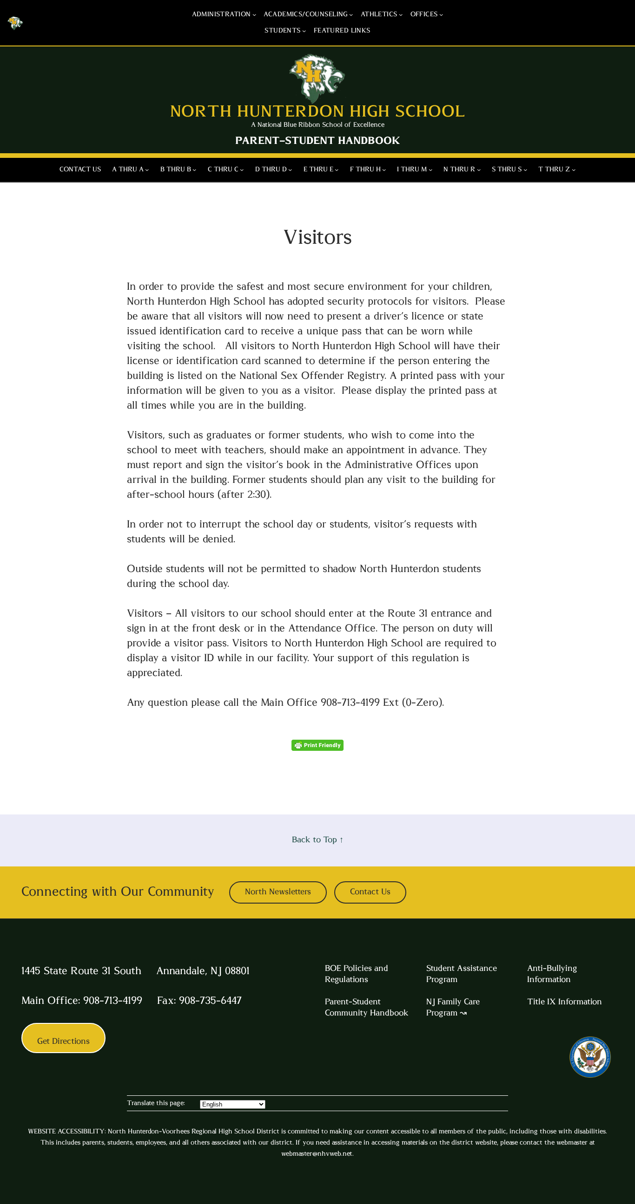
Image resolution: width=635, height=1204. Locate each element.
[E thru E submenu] (336, 169)
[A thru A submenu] (147, 169)
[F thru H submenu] (384, 169)
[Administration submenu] (254, 14)
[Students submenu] (304, 31)
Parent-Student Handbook (317, 141)
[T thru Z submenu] (573, 169)
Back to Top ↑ (318, 840)
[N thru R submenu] (479, 169)
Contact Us (370, 892)
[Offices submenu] (441, 14)
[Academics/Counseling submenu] (351, 14)
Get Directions (63, 1041)
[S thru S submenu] (525, 169)
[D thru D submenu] (290, 169)
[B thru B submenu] (194, 169)
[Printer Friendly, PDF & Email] (317, 747)
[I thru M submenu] (430, 169)
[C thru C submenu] (242, 169)
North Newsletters (278, 892)
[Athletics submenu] (401, 14)
